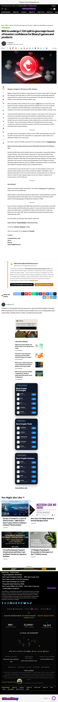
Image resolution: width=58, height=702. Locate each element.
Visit (34, 394)
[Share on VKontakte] (30, 48)
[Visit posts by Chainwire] (4, 43)
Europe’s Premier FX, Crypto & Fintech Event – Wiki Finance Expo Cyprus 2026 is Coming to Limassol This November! (15, 521)
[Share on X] (10, 48)
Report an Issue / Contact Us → (44, 284)
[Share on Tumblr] (24, 48)
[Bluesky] (24, 603)
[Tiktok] (30, 603)
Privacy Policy (23, 5)
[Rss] (27, 603)
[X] (5, 603)
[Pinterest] (10, 603)
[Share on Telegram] (32, 48)
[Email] (41, 48)
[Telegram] (18, 603)
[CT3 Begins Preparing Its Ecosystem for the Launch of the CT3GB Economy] (42, 540)
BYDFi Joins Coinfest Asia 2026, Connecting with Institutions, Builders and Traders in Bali (24, 364)
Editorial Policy (34, 280)
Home (3, 25)
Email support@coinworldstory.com (22, 284)
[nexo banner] (26, 328)
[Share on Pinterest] (16, 48)
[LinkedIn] (13, 603)
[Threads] (21, 603)
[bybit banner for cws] (29, 569)
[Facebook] (3, 603)
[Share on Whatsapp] (18, 48)
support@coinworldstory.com (11, 660)
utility (37, 103)
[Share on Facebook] (7, 48)
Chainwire (10, 42)
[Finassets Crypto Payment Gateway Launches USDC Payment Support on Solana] (39, 355)
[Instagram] (8, 603)
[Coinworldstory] (29, 9)
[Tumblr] (16, 603)
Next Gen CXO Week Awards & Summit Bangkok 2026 (42, 519)
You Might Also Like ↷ (13, 497)
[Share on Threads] (35, 48)
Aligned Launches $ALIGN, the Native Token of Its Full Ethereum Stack (24, 346)
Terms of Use (32, 5)
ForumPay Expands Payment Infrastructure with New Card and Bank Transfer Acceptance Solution (15, 553)
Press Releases (6, 27)
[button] (53, 6)
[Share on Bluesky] (38, 48)
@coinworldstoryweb (47, 659)
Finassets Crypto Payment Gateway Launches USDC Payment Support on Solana (23, 355)
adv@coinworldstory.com (29, 661)
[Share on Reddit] (27, 48)
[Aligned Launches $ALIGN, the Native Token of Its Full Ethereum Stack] (39, 346)
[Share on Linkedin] (21, 48)
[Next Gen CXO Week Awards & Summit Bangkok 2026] (42, 508)
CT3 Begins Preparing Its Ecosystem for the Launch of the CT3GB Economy (42, 552)
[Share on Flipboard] (13, 48)
